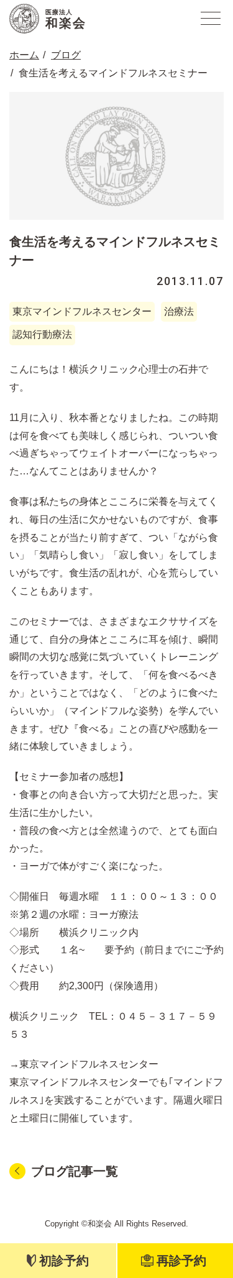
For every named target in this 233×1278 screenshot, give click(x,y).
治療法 (179, 311)
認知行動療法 (42, 334)
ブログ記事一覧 (74, 1171)
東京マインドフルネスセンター (82, 311)
